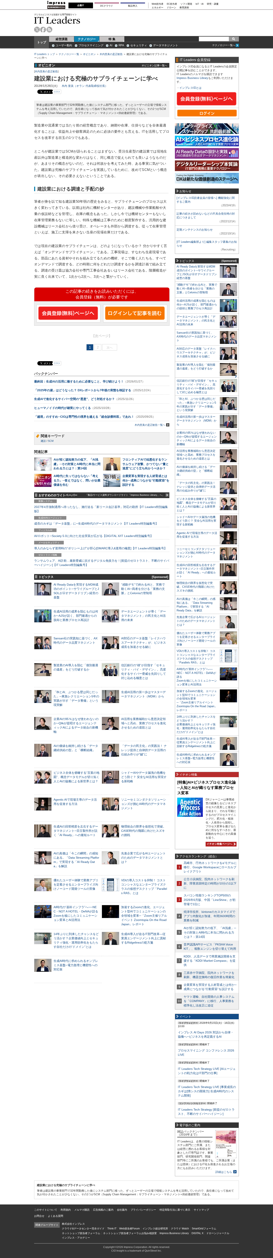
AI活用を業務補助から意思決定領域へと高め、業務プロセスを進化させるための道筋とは (143, 723)
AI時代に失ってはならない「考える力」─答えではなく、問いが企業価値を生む (77, 480)
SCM (51, 440)
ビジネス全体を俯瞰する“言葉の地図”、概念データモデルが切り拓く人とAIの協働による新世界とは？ (76, 777)
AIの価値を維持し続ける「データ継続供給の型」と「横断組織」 (196, 470)
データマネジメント (165, 45)
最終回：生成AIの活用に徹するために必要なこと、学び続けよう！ (79, 381)
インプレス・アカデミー (76, 1237)
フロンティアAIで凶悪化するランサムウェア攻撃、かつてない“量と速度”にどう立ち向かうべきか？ (145, 464)
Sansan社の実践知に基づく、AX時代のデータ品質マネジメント (196, 336)
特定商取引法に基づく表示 (175, 1209)
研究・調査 (213, 4)
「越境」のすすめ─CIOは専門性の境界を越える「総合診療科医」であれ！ (84, 416)
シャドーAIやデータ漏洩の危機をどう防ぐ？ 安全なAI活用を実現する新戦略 (144, 777)
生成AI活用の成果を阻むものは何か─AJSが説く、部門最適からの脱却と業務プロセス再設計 (76, 616)
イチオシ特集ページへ (219, 844)
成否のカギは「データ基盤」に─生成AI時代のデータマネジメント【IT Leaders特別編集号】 (96, 523)
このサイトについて (45, 1209)
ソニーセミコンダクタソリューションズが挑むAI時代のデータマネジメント (143, 804)
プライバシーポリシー (143, 1209)
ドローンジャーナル (217, 1233)
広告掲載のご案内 (103, 1209)
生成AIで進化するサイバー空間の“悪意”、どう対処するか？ (74, 399)
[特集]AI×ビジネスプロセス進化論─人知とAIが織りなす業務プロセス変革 (206, 787)
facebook (43, 29)
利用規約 (66, 1209)
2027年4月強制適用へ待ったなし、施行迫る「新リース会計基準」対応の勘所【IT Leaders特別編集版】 (101, 509)
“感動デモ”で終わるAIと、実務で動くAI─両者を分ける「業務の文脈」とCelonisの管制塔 (143, 589)
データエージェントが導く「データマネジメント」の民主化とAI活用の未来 (143, 616)
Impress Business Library (192, 78)
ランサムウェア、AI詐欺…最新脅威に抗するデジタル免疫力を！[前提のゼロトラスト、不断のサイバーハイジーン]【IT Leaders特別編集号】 (101, 563)
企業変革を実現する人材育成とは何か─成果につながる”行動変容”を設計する (145, 480)
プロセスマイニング (90, 45)
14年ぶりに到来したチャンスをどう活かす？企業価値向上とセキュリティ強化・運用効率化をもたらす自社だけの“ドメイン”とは (196, 724)
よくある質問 (55, 1215)
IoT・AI (199, 4)
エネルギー (157, 7)
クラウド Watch (180, 1228)
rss (49, 29)
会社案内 (122, 1209)
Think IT (111, 1228)
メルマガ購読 (82, 1209)
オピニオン (89, 54)
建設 (43, 440)
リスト (57, 91)
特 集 (112, 39)
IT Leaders (57, 20)
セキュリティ (138, 45)
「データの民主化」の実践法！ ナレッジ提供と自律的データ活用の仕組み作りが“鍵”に (144, 750)
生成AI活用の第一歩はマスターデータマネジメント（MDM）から (196, 420)
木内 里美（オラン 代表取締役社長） (85, 85)
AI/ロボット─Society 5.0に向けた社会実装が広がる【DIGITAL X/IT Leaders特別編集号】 (93, 536)
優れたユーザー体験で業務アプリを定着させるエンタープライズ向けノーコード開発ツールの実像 (76, 884)
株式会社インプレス (73, 1223)
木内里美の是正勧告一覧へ (150, 424)
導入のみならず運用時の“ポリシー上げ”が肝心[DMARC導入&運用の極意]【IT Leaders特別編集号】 (100, 548)
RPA (121, 45)
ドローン (171, 7)
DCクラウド (106, 5)
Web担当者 (157, 4)
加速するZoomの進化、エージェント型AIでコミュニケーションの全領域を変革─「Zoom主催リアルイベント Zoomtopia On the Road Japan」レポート (144, 915)
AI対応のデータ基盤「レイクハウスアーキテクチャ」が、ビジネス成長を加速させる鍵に (143, 643)
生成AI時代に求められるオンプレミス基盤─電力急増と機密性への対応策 (76, 965)
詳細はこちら (223, 1172)
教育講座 (184, 7)
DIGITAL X (197, 1233)
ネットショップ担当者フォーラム (81, 1233)
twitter (37, 29)
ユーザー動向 (64, 45)
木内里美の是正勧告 (111, 54)
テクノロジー (87, 39)
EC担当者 (172, 4)
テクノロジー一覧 (69, 54)
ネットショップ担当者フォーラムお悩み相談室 (130, 1233)
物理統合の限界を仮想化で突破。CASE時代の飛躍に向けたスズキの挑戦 (143, 831)
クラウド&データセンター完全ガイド (83, 1228)
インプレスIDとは (190, 87)
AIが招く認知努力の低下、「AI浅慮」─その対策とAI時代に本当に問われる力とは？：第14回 (77, 464)
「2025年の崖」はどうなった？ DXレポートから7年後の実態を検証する (82, 390)
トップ (41, 42)
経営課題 (62, 39)
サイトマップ (201, 1209)
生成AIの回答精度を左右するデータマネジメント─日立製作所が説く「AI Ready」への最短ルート (76, 831)
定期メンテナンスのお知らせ (195, 229)
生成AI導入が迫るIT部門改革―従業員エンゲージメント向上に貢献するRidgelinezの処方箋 (143, 938)
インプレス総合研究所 (155, 1228)
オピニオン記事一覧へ (154, 65)
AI (111, 45)
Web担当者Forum (129, 1228)
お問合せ (39, 1215)
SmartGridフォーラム (204, 1228)
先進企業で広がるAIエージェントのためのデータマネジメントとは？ (143, 858)
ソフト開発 (186, 4)
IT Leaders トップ (44, 54)
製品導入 (132, 5)
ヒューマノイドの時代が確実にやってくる (62, 408)
